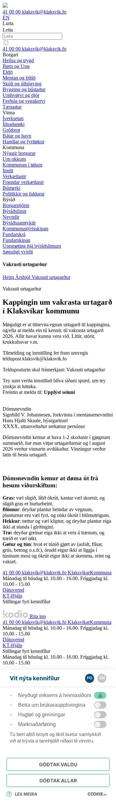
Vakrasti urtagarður (51, 277)
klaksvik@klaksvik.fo (44, 11)
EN (6, 17)
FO (89, 678)
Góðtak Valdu (58, 764)
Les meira (26, 794)
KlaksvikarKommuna (89, 572)
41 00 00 (12, 11)
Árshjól (23, 277)
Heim (9, 277)
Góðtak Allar (58, 781)
